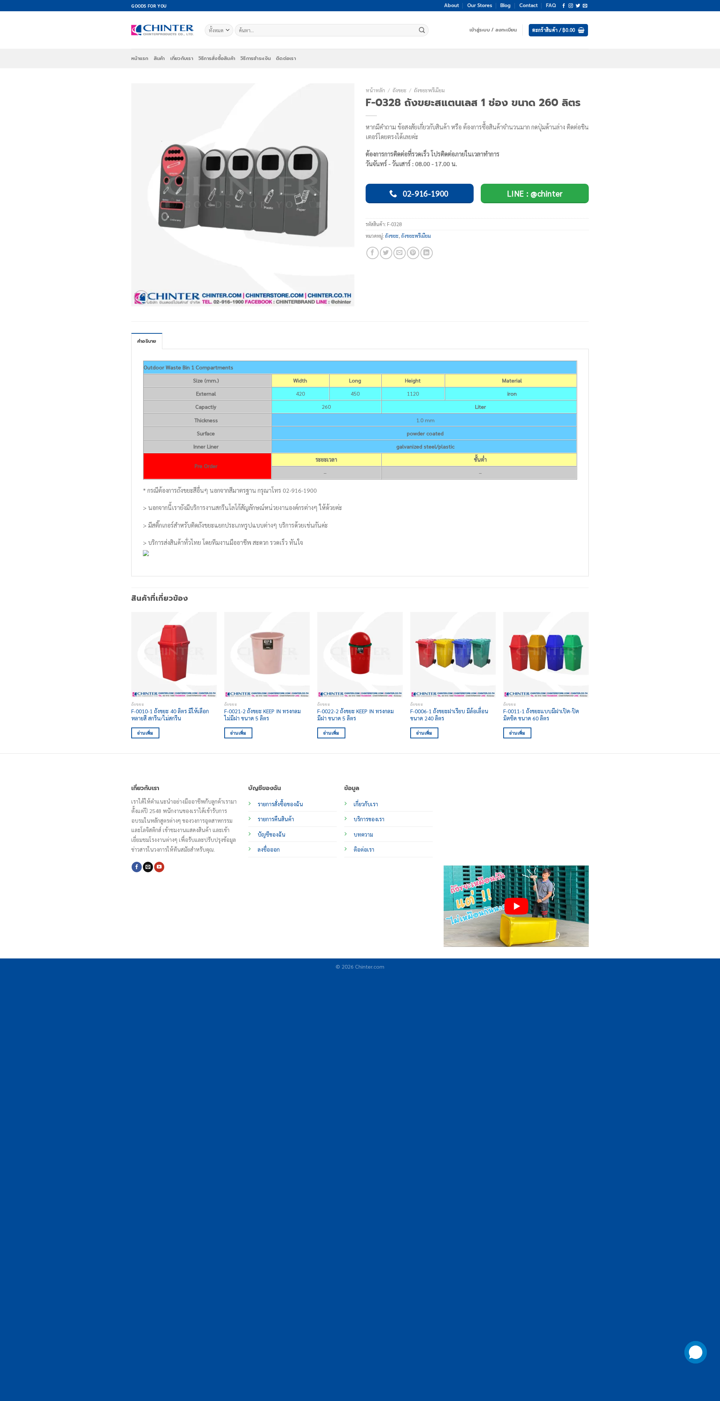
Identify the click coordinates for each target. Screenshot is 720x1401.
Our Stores (479, 5)
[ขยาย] (141, 297)
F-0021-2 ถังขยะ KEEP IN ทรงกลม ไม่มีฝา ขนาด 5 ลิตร (262, 715)
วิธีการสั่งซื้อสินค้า (216, 58)
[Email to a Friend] (399, 253)
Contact (528, 5)
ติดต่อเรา (286, 58)
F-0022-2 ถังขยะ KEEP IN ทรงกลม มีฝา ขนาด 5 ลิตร (355, 715)
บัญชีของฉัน (271, 834)
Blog (505, 5)
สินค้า (159, 58)
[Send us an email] (585, 6)
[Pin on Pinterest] (413, 253)
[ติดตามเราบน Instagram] (570, 6)
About (451, 5)
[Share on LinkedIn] (426, 253)
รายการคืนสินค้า (276, 819)
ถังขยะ (399, 90)
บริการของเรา (369, 819)
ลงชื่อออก (269, 849)
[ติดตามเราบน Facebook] (563, 6)
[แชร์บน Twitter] (386, 253)
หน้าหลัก (375, 90)
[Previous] (131, 682)
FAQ (551, 5)
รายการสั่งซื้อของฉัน (280, 804)
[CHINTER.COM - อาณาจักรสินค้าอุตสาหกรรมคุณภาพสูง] (162, 30)
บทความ (363, 834)
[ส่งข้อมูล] (422, 30)
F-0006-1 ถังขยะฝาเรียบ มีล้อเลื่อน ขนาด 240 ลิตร (449, 715)
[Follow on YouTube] (159, 867)
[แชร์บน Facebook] (372, 253)
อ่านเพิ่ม (145, 733)
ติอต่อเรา (364, 849)
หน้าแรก (139, 58)
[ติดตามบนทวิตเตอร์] (578, 6)
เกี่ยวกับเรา (181, 58)
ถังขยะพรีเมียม (429, 90)
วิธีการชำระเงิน (255, 58)
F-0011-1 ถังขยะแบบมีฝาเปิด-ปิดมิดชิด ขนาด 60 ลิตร (541, 715)
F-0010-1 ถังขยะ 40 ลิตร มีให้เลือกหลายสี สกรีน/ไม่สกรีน (170, 715)
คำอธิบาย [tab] (146, 341)
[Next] (588, 682)
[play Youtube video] (516, 906)
